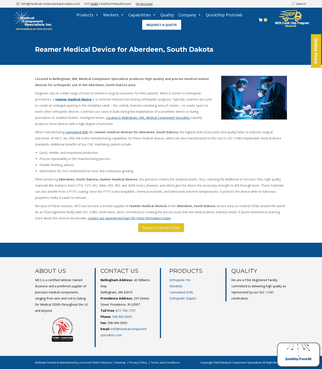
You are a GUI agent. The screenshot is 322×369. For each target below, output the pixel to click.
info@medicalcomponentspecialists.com (50, 3)
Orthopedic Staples (182, 298)
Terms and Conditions (165, 362)
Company (187, 14)
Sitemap (120, 362)
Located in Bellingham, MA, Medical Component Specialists (148, 118)
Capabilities (139, 14)
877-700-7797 (126, 310)
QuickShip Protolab (224, 14)
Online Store (316, 51)
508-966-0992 (122, 317)
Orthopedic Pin (179, 280)
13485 (94, 3)
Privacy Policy (138, 362)
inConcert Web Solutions (95, 362)
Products (85, 14)
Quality (167, 14)
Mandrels (175, 286)
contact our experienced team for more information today (129, 218)
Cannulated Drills (181, 292)
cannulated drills (76, 132)
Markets (111, 14)
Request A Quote (162, 25)
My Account (144, 3)
